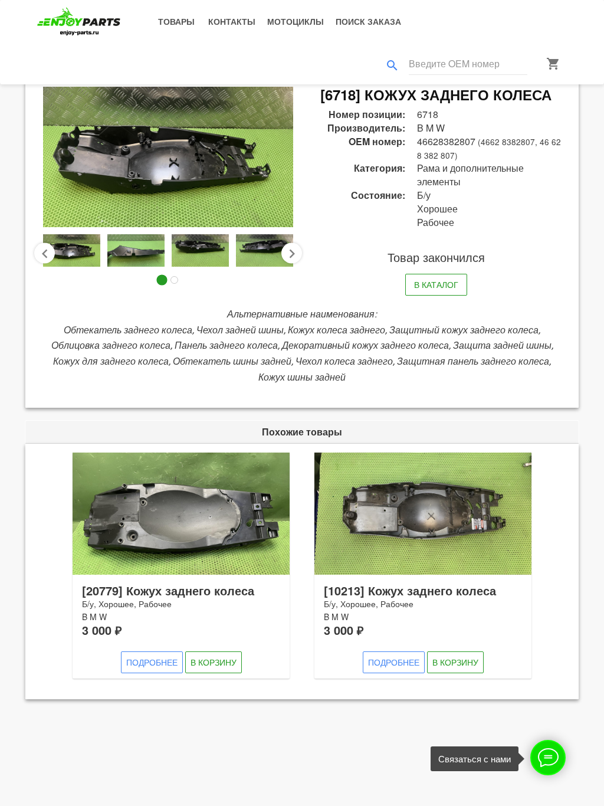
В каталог (436, 284)
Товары (176, 21)
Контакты (231, 21)
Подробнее (152, 662)
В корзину (214, 662)
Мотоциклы (295, 21)
